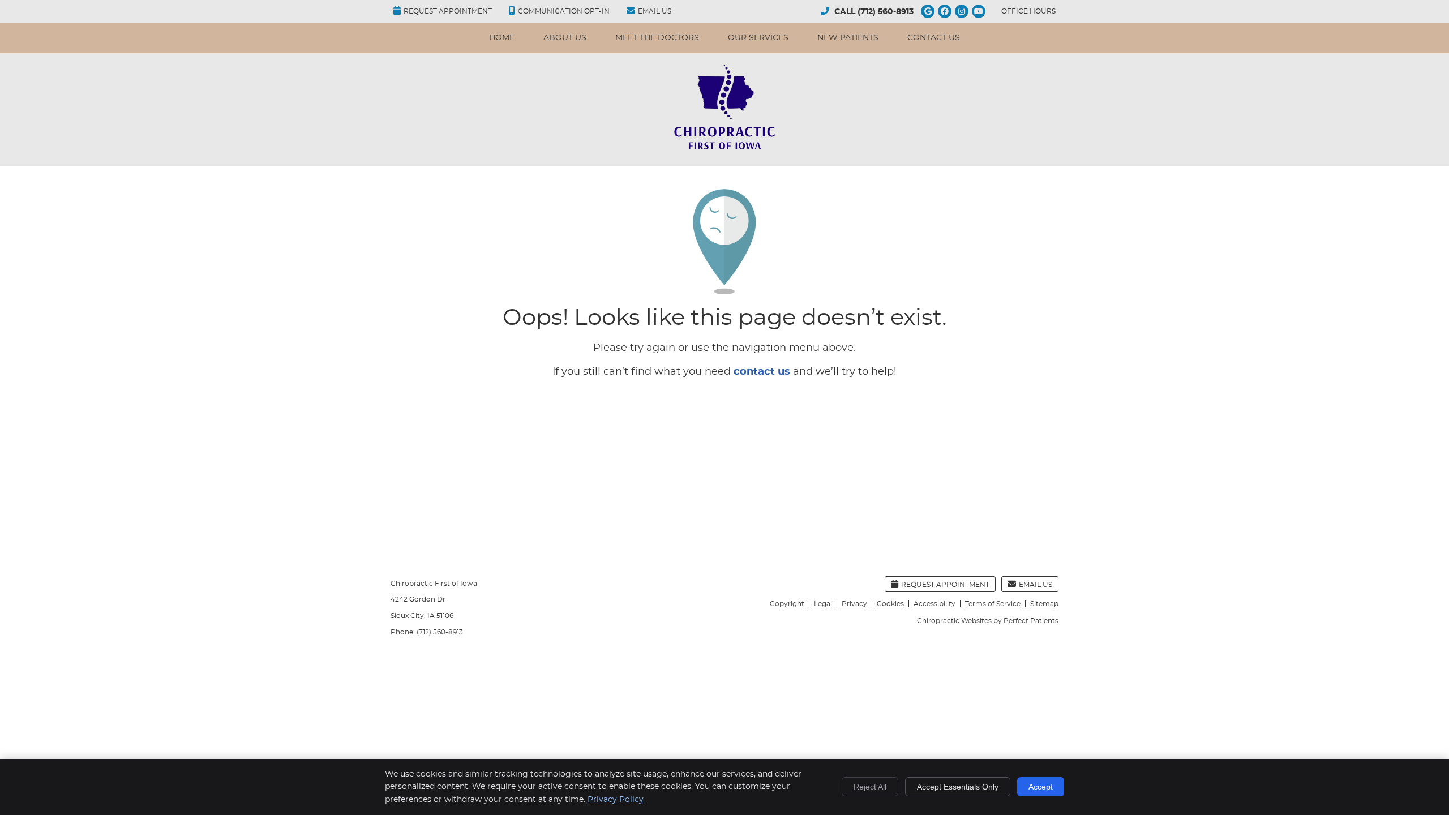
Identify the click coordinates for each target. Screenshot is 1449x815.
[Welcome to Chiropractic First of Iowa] (724, 149)
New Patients (847, 38)
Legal (823, 603)
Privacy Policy (616, 800)
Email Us (654, 11)
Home (502, 38)
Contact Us (933, 38)
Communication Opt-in (564, 11)
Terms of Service (993, 603)
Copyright (787, 603)
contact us (762, 372)
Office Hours (1028, 11)
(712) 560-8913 (886, 12)
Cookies (890, 603)
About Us (564, 38)
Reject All (870, 786)
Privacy (854, 603)
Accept (1040, 786)
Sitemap (1044, 603)
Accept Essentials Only (957, 786)
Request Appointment (448, 11)
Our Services (758, 38)
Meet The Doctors (657, 38)
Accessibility (934, 603)
